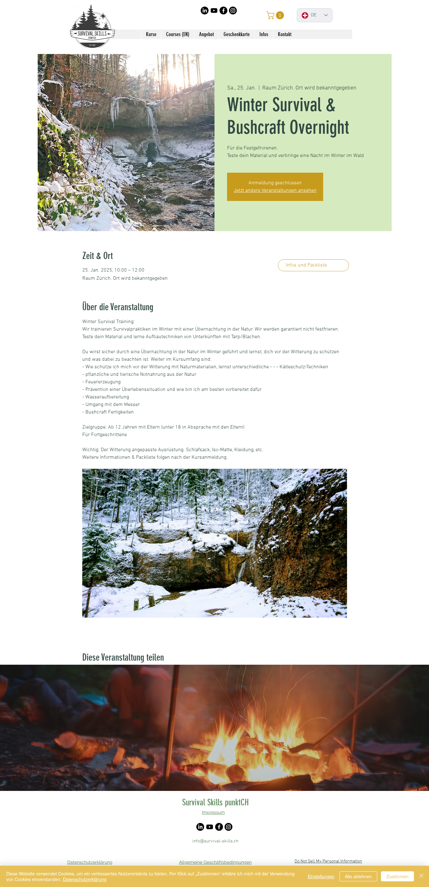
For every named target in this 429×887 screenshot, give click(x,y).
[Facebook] (223, 10)
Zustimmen (397, 876)
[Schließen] (421, 876)
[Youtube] (214, 10)
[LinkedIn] (205, 10)
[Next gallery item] (339, 543)
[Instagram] (233, 10)
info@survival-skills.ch (215, 841)
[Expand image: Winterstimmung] (214, 543)
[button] (276, 15)
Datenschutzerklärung (84, 879)
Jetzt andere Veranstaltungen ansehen (275, 190)
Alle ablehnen (358, 876)
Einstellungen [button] (321, 876)
